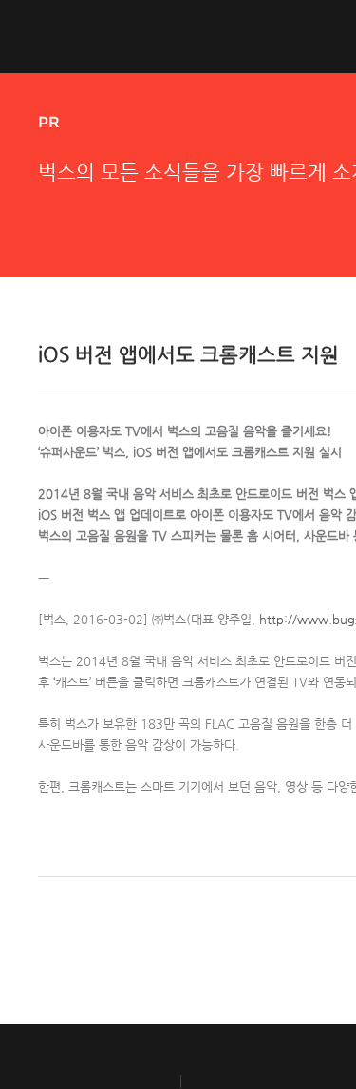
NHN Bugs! (108, 36)
